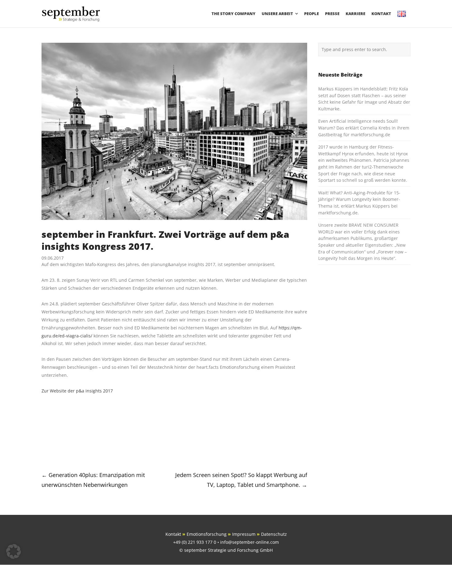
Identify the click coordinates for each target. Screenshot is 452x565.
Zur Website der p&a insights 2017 (77, 391)
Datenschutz (274, 534)
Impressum (244, 534)
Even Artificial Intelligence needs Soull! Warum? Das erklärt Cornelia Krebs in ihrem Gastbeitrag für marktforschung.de (363, 127)
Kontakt (173, 534)
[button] (13, 551)
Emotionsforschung (207, 534)
